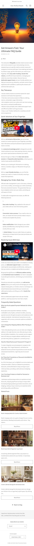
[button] (3, 5)
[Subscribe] (25, 526)
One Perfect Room (14, 543)
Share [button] (4, 58)
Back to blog (18, 505)
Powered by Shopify (22, 543)
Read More (17, 426)
